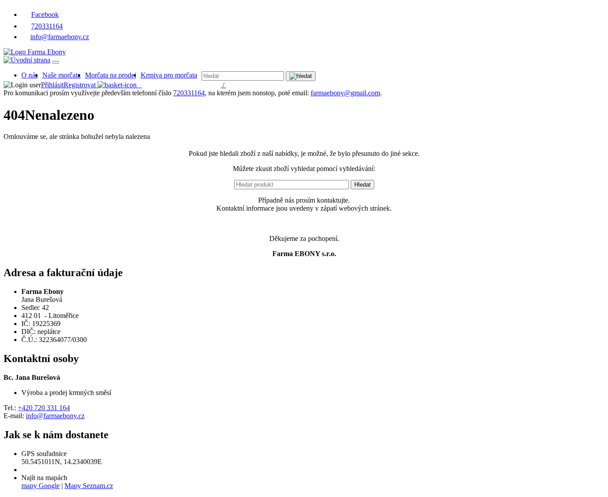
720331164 (47, 26)
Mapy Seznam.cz (89, 485)
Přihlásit (52, 85)
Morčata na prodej (110, 75)
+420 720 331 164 (44, 407)
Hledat (362, 184)
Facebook (45, 14)
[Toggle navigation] (55, 62)
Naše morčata (61, 75)
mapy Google (40, 485)
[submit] (301, 76)
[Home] (35, 52)
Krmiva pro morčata (169, 75)
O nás (29, 75)
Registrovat (80, 85)
